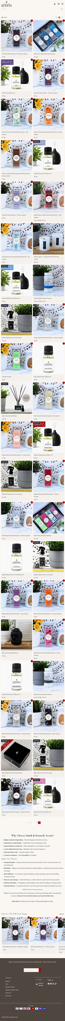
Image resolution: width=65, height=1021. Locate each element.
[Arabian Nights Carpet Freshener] (48, 284)
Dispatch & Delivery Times (12, 990)
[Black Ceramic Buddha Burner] (16, 638)
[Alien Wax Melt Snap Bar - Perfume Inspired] (48, 78)
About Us (7, 981)
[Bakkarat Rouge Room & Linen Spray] (16, 480)
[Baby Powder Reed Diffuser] (16, 401)
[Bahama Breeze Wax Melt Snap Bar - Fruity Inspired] (16, 441)
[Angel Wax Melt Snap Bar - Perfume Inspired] (16, 201)
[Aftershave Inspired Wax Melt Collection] (48, 39)
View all (61, 914)
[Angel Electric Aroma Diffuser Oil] (48, 159)
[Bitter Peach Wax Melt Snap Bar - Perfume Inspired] (48, 599)
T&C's (6, 984)
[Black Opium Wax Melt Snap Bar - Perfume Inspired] (16, 797)
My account (8, 995)
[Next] (39, 822)
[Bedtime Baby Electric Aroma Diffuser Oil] (16, 560)
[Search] (62, 9)
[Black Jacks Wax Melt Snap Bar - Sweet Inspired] (48, 719)
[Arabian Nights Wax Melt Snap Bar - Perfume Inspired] (48, 323)
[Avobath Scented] (16, 362)
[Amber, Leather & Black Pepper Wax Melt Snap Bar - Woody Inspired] (16, 160)
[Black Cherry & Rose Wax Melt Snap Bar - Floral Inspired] (48, 639)
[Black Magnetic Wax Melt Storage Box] (16, 758)
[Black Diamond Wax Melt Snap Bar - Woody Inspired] (16, 719)
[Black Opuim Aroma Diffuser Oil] (48, 797)
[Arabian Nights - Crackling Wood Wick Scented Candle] (48, 243)
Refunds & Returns (10, 987)
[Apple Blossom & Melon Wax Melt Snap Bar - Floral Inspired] (48, 202)
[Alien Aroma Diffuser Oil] (16, 78)
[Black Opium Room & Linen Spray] (48, 758)
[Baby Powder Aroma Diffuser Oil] (48, 362)
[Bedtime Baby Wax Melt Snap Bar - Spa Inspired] (16, 599)
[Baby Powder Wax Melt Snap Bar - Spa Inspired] (48, 401)
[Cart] (59, 4)
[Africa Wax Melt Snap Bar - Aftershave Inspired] (16, 39)
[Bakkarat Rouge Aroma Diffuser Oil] (48, 441)
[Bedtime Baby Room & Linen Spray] (48, 560)
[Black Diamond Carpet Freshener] (48, 680)
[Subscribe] (40, 970)
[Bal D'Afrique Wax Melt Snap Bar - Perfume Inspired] (16, 521)
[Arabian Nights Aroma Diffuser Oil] (16, 284)
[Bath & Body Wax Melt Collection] (48, 521)
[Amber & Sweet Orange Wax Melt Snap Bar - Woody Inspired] (48, 119)
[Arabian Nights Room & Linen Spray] (16, 323)
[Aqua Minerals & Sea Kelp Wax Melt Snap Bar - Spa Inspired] (16, 243)
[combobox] (32, 9)
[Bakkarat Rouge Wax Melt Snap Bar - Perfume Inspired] (48, 481)
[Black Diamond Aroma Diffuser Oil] (16, 680)
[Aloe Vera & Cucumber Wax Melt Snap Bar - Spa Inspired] (16, 119)
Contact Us (8, 992)
